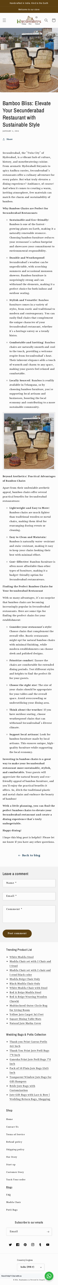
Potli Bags (12, 1210)
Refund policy (14, 1142)
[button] (4, 20)
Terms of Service (15, 1134)
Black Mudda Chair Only (25, 984)
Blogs (9, 1187)
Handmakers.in (24, 1280)
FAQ (8, 1195)
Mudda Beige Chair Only (25, 979)
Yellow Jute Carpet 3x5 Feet (27, 1015)
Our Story (11, 1157)
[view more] (29, 470)
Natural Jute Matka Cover (25, 1023)
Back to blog (31, 855)
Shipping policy (15, 1149)
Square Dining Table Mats (25, 1019)
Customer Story (15, 1172)
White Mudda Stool (22, 957)
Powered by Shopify (37, 1280)
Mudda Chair (13, 1202)
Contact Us (12, 1127)
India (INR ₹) (27, 1267)
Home (9, 1119)
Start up (10, 1164)
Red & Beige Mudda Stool (25, 993)
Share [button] (9, 139)
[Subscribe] (48, 1232)
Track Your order (16, 1180)
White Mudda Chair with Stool (28, 988)
